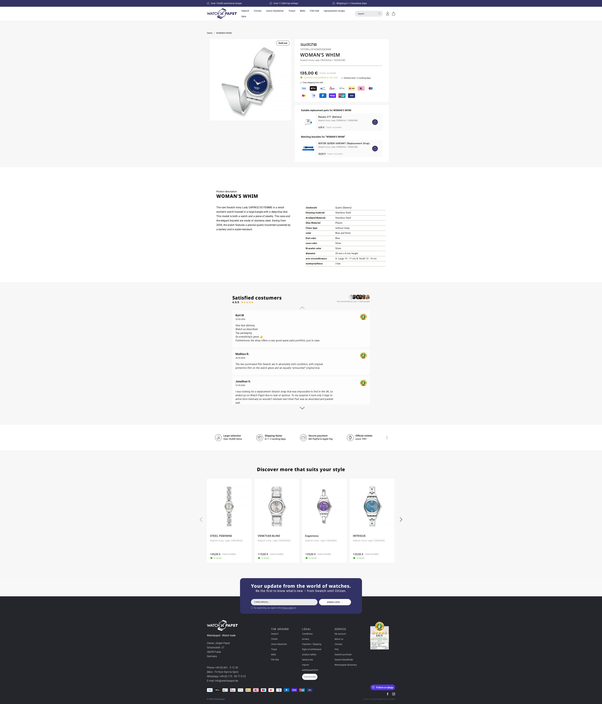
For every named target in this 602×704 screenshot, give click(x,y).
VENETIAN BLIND (269, 535)
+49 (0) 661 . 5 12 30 (226, 667)
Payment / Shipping (311, 644)
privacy (305, 639)
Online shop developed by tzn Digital (379, 699)
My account (340, 634)
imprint (305, 665)
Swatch (274, 634)
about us (339, 639)
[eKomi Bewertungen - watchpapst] (379, 635)
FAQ (336, 649)
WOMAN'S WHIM (224, 33)
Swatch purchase (343, 654)
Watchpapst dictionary (346, 665)
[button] (245, 11)
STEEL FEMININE (221, 535)
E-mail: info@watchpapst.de (222, 680)
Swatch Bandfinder (344, 659)
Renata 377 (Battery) (330, 117)
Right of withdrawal (311, 649)
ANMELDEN (333, 602)
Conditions (307, 634)
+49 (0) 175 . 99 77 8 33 (232, 676)
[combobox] (369, 14)
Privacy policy (288, 608)
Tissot (274, 649)
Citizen (274, 639)
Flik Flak (275, 659)
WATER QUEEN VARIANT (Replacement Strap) (344, 143)
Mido (273, 654)
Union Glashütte (279, 644)
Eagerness (312, 535)
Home (209, 33)
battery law (307, 659)
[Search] (379, 13)
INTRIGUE (359, 535)
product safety (309, 654)
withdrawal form (310, 670)
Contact (338, 644)
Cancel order (310, 676)
